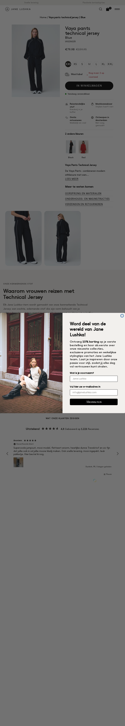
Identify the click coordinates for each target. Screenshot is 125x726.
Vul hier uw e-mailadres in (85, 386)
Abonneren (94, 402)
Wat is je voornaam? (82, 373)
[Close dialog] (122, 315)
